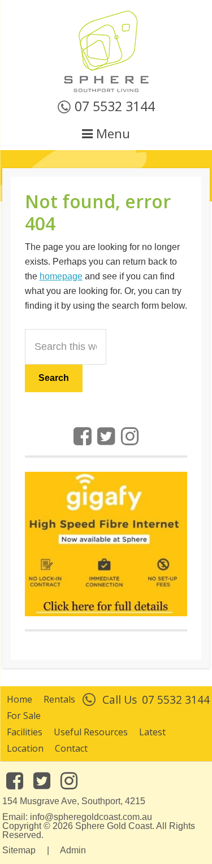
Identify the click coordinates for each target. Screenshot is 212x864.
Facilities (24, 732)
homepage (61, 276)
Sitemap (19, 850)
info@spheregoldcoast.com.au (91, 817)
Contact (71, 748)
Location (25, 748)
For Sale (24, 715)
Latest (152, 732)
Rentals (59, 699)
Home (19, 699)
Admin (73, 850)
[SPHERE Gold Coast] (106, 90)
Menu (111, 133)
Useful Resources (91, 732)
